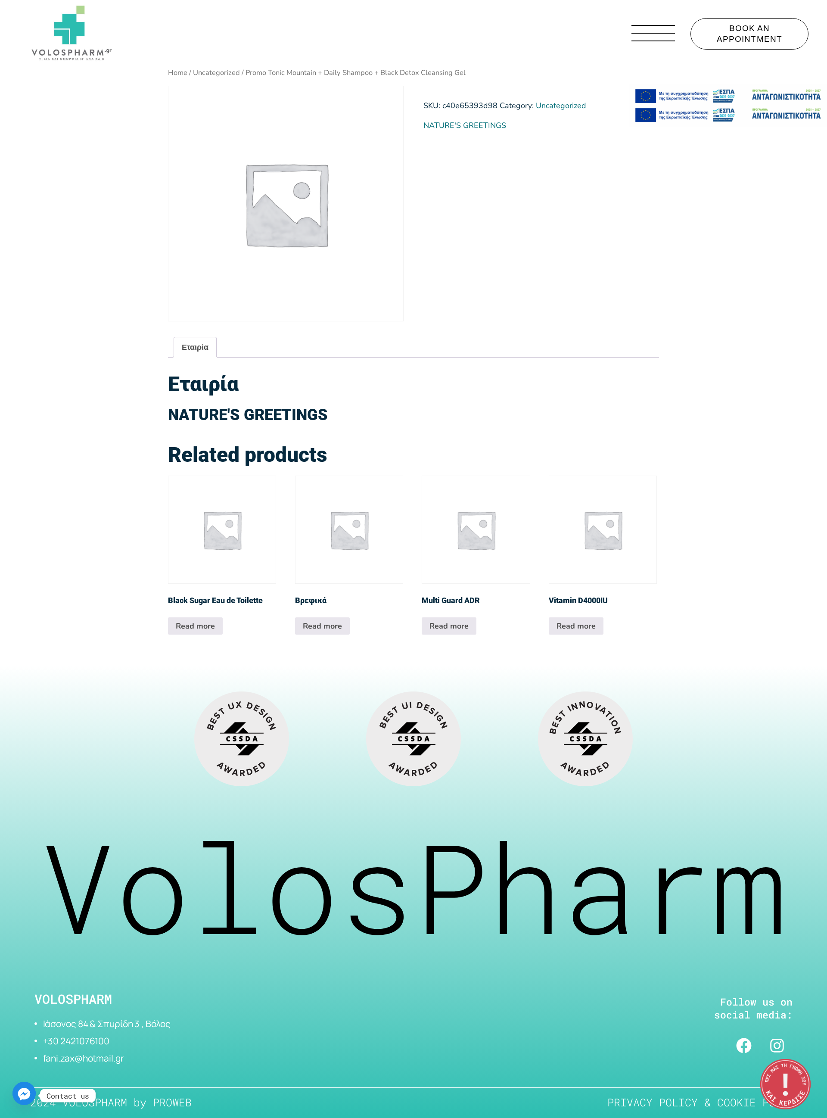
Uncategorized (216, 73)
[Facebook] (743, 1045)
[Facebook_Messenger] (24, 1095)
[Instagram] (777, 1045)
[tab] (195, 347)
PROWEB (172, 1102)
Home (177, 73)
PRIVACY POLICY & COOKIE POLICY (704, 1102)
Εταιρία (195, 347)
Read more (195, 626)
